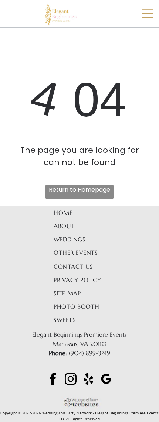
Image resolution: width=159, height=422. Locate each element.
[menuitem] (79, 212)
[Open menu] (147, 13)
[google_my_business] (106, 380)
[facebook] (53, 380)
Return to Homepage (79, 189)
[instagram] (71, 380)
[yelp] (88, 380)
